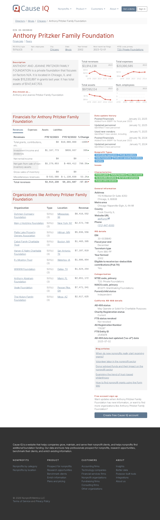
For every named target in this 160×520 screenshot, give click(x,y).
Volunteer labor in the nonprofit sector (116, 361)
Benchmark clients (57, 473)
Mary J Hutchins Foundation (29, 223)
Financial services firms (94, 473)
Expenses (32, 129)
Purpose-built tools (126, 473)
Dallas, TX (63, 269)
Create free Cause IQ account (120, 415)
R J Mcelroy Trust (23, 259)
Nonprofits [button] (64, 8)
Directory (20, 20)
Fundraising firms (91, 481)
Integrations (122, 477)
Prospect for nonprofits (59, 466)
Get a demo (129, 9)
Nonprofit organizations (94, 477)
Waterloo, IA (64, 259)
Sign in (142, 9)
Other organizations (92, 488)
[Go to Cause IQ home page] (30, 9)
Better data (122, 470)
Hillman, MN (64, 232)
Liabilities (57, 129)
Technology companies (94, 470)
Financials (18, 41)
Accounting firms (91, 466)
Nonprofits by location (24, 470)
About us (121, 481)
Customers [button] (97, 8)
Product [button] (80, 8)
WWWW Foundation (24, 269)
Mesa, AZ (63, 296)
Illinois (31, 20)
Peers (29, 41)
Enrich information (56, 477)
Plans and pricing (56, 481)
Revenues (18, 129)
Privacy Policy (43, 501)
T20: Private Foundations (130, 49)
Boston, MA (64, 241)
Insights (120, 466)
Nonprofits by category (25, 466)
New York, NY (65, 223)
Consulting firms (90, 485)
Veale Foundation (23, 287)
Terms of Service (22, 501)
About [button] (113, 8)
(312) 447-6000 (106, 225)
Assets (45, 129)
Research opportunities (59, 470)
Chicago (41, 20)
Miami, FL (63, 278)
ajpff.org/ (103, 218)
